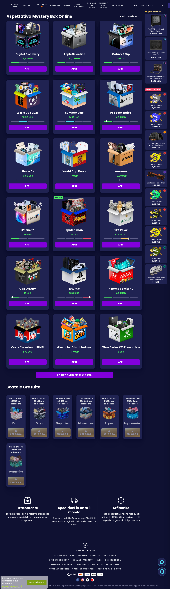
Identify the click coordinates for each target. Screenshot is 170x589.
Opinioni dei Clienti (91, 5)
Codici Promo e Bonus (109, 569)
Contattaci (82, 564)
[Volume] (135, 5)
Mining (67, 5)
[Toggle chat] (162, 562)
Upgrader (55, 5)
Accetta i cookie (36, 582)
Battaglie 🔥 (42, 5)
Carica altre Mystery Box (74, 374)
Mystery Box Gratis (103, 5)
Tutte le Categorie (59, 569)
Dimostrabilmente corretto (85, 555)
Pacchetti (28, 5)
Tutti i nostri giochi (83, 569)
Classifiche (117, 5)
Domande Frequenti (83, 560)
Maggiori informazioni (12, 586)
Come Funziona (79, 5)
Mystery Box (15, 5)
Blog (99, 560)
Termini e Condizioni (62, 564)
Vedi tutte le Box (129, 16)
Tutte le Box (112, 564)
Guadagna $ (110, 555)
